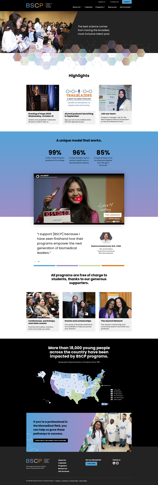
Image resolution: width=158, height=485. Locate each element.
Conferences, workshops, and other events (41, 322)
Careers (57, 481)
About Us (76, 7)
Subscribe (91, 464)
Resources (112, 7)
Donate (127, 2)
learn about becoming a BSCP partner (50, 440)
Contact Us (114, 2)
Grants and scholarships (78, 321)
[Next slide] (38, 261)
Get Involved (125, 7)
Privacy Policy (74, 481)
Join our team (108, 114)
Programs (100, 7)
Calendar (88, 7)
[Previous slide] (35, 261)
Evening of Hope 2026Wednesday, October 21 (40, 115)
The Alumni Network (112, 321)
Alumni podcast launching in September (79, 115)
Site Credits (83, 481)
